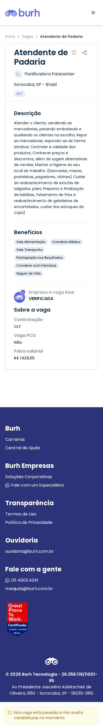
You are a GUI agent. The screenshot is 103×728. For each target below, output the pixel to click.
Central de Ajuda (22, 448)
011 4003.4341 (24, 580)
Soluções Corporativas (28, 477)
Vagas (27, 36)
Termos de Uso (20, 514)
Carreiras (15, 439)
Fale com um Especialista (37, 485)
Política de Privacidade (29, 522)
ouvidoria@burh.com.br (29, 551)
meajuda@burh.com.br (29, 589)
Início (10, 36)
